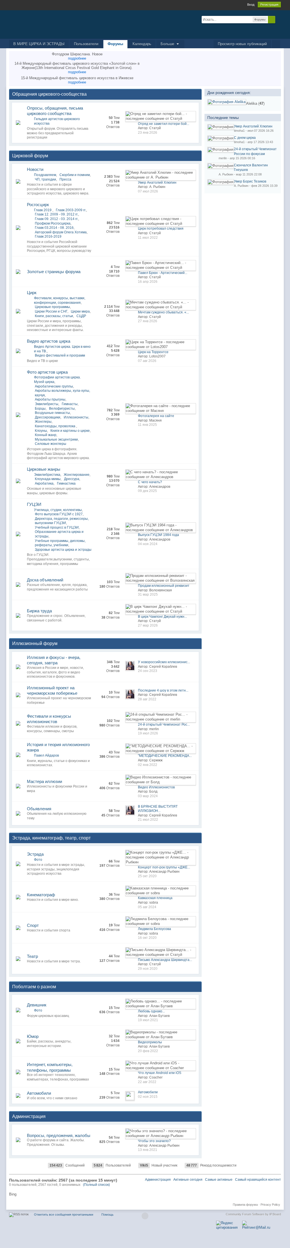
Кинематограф (41, 894)
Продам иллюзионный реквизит (163, 586)
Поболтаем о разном (34, 986)
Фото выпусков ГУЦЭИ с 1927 (59, 514)
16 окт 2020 (147, 938)
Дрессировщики (47, 417)
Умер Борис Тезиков (250, 181)
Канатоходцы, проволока (55, 426)
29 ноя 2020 (147, 969)
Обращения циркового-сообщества (49, 94)
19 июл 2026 (148, 733)
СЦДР (81, 316)
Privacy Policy (270, 1204)
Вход (250, 4)
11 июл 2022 (148, 238)
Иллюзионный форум (34, 643)
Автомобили (39, 1093)
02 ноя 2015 (147, 1097)
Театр (32, 956)
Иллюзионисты (76, 417)
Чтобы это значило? (154, 1141)
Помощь (107, 1214)
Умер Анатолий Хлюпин (157, 183)
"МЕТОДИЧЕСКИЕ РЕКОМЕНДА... (165, 756)
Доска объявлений (45, 579)
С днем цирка (245, 138)
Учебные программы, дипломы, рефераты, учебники (60, 543)
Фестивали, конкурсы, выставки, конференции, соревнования (59, 300)
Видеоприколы (150, 1042)
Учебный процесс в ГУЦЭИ (57, 527)
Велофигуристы (62, 409)
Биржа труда (39, 610)
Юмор (33, 1036)
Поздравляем (45, 175)
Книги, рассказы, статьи (54, 316)
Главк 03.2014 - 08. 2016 (54, 228)
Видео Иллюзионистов (156, 787)
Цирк (32, 292)
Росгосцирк (38, 204)
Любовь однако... (151, 1011)
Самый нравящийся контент (258, 1180)
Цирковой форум (30, 155)
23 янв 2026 (147, 133)
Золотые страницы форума (53, 271)
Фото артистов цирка (47, 372)
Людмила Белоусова (154, 929)
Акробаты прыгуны (50, 399)
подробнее (77, 58)
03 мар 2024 (148, 796)
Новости (35, 169)
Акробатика (44, 483)
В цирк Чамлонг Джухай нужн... (162, 617)
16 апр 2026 (147, 282)
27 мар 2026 (148, 625)
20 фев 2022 (148, 1051)
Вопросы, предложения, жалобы (58, 1135)
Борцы (40, 409)
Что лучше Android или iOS (159, 1073)
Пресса (65, 179)
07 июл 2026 (148, 191)
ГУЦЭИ (34, 504)
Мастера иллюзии (44, 781)
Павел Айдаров (46, 755)
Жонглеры (43, 422)
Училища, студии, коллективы (58, 510)
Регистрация (269, 4)
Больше (168, 44)
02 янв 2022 (147, 765)
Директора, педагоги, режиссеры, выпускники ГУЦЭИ (62, 521)
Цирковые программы (52, 307)
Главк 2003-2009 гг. (71, 210)
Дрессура (71, 479)
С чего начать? (150, 482)
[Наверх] (145, 1216)
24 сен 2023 (147, 671)
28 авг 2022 (147, 699)
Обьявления (39, 808)
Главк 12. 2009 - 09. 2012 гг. (56, 214)
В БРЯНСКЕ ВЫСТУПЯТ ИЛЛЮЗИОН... (158, 809)
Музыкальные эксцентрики (56, 439)
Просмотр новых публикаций (242, 44)
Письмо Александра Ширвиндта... (165, 960)
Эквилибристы (46, 404)
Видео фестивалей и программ (60, 355)
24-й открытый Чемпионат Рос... (164, 724)
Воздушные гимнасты (52, 413)
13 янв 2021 (147, 1150)
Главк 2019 (43, 210)
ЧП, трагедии (45, 179)
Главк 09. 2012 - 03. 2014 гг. (56, 219)
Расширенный (278, 19)
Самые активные (219, 1180)
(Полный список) (96, 1185)
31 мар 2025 (148, 594)
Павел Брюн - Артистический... (162, 273)
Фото (38, 860)
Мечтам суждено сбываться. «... (163, 312)
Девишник (36, 1004)
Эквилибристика (47, 475)
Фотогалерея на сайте (156, 416)
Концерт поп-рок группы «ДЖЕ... (164, 867)
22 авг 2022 (147, 1082)
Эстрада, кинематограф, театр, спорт (51, 838)
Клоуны (41, 431)
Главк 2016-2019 (48, 236)
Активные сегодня (187, 1180)
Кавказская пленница (155, 898)
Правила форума (245, 1204)
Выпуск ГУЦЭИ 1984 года (158, 535)
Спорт (33, 925)
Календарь (142, 44)
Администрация (29, 1116)
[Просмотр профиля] (226, 102)
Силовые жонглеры (50, 444)
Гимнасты (70, 404)
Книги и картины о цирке (70, 431)
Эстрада (35, 854)
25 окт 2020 (147, 876)
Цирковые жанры (43, 469)
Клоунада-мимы (48, 479)
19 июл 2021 (148, 1020)
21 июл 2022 (148, 820)
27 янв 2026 (147, 321)
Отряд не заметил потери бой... (163, 124)
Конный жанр (45, 435)
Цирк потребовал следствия (161, 229)
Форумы (115, 44)
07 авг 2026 (147, 361)
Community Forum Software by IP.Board (253, 1214)
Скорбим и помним (74, 175)
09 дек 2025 (147, 491)
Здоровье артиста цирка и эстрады (63, 550)
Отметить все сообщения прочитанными (63, 1214)
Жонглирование (76, 475)
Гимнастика (66, 483)
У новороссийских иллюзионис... (164, 662)
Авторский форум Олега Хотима (61, 232)
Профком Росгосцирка (53, 223)
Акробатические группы (54, 386)
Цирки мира (80, 311)
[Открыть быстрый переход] (276, 44)
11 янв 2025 (147, 425)
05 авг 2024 (147, 907)
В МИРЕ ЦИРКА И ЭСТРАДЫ (39, 44)
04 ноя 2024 (147, 544)
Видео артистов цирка (48, 341)
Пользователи (86, 44)
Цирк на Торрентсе (153, 352)
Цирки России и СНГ (51, 311)
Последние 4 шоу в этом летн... (163, 690)
